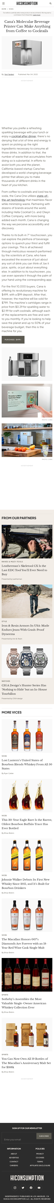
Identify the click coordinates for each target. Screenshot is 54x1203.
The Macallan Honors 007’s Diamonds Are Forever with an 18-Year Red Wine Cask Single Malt (24, 943)
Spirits (5, 995)
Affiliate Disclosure (40, 1165)
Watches (6, 681)
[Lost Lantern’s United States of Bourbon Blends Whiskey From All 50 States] (27, 736)
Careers (14, 1165)
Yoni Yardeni (9, 74)
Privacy (40, 1154)
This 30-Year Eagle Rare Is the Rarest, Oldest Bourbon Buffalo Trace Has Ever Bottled (27, 824)
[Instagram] (15, 1187)
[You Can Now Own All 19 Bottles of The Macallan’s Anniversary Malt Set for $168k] (27, 1034)
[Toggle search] (50, 3)
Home (4, 9)
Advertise (14, 1158)
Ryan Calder (9, 773)
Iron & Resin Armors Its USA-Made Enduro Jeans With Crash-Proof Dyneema (25, 630)
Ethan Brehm (9, 833)
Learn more (36, 15)
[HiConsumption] (27, 3)
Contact (14, 1162)
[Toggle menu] (3, 3)
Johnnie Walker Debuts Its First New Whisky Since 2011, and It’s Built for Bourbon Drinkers (25, 884)
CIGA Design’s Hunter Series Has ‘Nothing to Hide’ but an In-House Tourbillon (24, 689)
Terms (40, 1162)
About (14, 1154)
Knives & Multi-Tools (12, 562)
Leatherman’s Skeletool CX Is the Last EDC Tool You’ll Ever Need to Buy (24, 570)
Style (4, 621)
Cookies (40, 1158)
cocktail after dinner (23, 136)
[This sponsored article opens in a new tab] (27, 541)
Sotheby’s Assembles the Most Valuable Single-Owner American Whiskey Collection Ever (24, 1003)
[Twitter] (23, 1187)
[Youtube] (39, 1187)
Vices (11, 9)
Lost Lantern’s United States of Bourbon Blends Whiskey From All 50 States (27, 764)
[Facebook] (31, 1187)
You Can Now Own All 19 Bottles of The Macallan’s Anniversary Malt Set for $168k (26, 1063)
